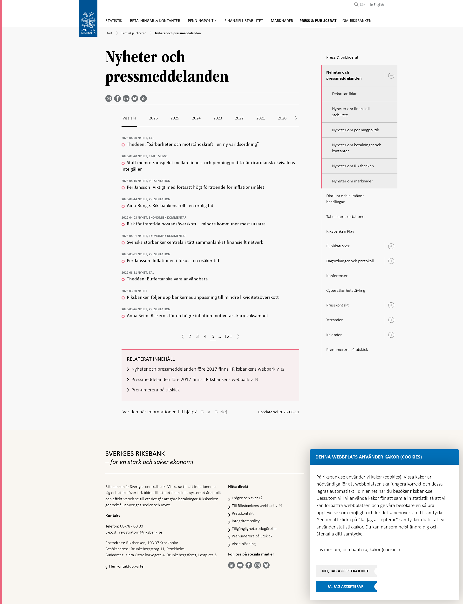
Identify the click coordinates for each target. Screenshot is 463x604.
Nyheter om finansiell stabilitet (351, 111)
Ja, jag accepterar (345, 586)
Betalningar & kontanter (155, 21)
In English (377, 4)
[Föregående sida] (182, 337)
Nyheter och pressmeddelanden (344, 75)
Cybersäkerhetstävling (345, 290)
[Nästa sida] (238, 337)
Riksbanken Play (340, 231)
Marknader (282, 21)
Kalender (334, 334)
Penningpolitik (202, 21)
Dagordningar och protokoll (350, 261)
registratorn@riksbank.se (140, 532)
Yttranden (335, 319)
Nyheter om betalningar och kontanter (356, 147)
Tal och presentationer (346, 216)
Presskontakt (337, 305)
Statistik (114, 21)
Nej (223, 412)
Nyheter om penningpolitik (355, 129)
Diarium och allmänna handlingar (345, 198)
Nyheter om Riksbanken (353, 165)
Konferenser (336, 275)
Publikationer (338, 246)
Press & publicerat (318, 21)
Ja (208, 412)
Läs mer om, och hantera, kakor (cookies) (358, 549)
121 (228, 336)
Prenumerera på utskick (347, 349)
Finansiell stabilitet (244, 21)
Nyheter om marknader (352, 181)
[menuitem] (376, 4)
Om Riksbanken (357, 21)
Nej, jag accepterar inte (345, 571)
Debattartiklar (344, 93)
